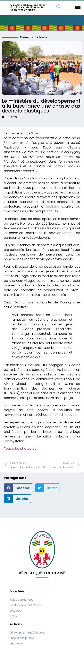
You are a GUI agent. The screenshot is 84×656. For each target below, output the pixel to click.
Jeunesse (16, 643)
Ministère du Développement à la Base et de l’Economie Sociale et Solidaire (28, 7)
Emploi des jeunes (22, 638)
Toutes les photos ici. (20, 448)
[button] (18, 487)
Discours (15, 611)
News (43, 37)
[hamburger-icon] (77, 7)
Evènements (29, 37)
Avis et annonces (21, 600)
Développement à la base (27, 632)
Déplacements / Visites (26, 605)
